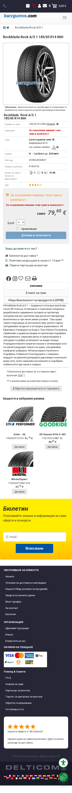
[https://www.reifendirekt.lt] (50, 778)
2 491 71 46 (6, 6)
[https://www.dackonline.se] (18, 776)
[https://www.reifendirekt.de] (5, 776)
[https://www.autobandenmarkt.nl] (35, 776)
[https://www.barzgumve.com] (37, 778)
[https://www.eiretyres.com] (16, 778)
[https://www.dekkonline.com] (27, 776)
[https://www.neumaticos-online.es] (44, 776)
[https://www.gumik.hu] (20, 778)
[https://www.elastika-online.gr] (33, 778)
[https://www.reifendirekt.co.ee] (46, 778)
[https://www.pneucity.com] (11, 778)
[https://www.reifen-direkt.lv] (55, 778)
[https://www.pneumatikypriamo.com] (7, 778)
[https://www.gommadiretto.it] (22, 776)
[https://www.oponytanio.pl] (24, 778)
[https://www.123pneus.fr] (9, 776)
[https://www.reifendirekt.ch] (14, 776)
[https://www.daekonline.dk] (31, 776)
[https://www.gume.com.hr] (42, 778)
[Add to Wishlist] (21, 278)
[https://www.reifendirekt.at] (48, 776)
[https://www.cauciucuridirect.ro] (29, 778)
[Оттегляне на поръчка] (34, 6)
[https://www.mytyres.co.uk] (39, 776)
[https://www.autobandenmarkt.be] (57, 776)
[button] (63, 763)
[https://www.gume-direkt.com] (53, 776)
